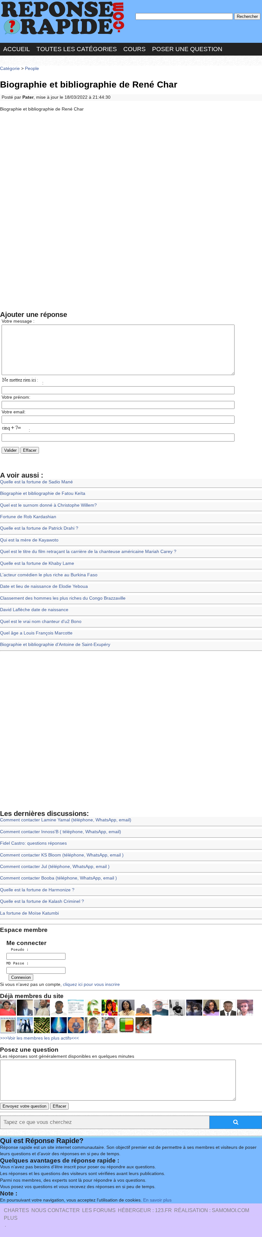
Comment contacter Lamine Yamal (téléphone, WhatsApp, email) (65, 820)
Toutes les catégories (76, 49)
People (32, 68)
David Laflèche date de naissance (34, 609)
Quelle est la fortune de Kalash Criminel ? (42, 901)
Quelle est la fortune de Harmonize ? (37, 889)
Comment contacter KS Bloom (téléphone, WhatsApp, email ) (62, 855)
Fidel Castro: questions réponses (33, 843)
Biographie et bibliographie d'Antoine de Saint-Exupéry (55, 644)
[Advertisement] (131, 164)
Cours (134, 49)
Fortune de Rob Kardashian (28, 516)
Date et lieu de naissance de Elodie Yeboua (44, 586)
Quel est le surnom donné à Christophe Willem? (48, 505)
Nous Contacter (55, 1210)
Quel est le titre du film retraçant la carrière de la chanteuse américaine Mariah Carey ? (88, 551)
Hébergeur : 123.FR (145, 1210)
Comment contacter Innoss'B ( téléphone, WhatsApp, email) (60, 831)
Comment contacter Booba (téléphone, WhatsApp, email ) (58, 878)
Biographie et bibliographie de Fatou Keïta (42, 493)
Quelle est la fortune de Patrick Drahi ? (39, 528)
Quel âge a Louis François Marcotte (36, 633)
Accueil (16, 49)
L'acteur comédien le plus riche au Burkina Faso (48, 574)
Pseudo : (17, 950)
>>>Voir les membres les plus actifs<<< (39, 1038)
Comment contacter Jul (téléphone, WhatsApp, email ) (55, 866)
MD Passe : (17, 963)
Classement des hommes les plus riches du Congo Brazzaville (63, 598)
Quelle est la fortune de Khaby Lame (37, 563)
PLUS (11, 1218)
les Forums (99, 1210)
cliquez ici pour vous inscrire (91, 984)
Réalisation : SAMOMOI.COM (211, 1210)
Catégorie (10, 68)
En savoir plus (157, 1200)
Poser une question (187, 49)
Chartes (16, 1210)
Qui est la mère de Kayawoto (29, 540)
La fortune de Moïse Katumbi (29, 913)
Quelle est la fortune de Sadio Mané (36, 482)
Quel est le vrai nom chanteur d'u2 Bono (40, 621)
